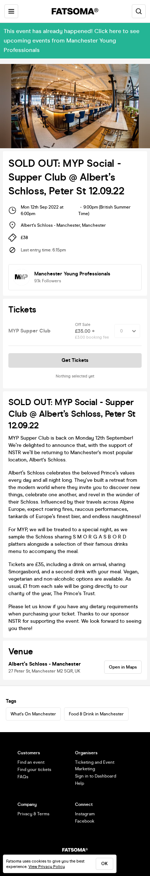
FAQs (22, 776)
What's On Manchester (33, 713)
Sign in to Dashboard (95, 776)
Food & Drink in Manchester (96, 713)
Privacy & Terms (33, 813)
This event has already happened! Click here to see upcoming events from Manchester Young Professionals (71, 40)
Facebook (84, 821)
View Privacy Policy (46, 866)
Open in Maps (123, 667)
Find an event (30, 762)
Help (79, 783)
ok (104, 863)
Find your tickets (34, 769)
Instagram (85, 813)
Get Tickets (75, 360)
